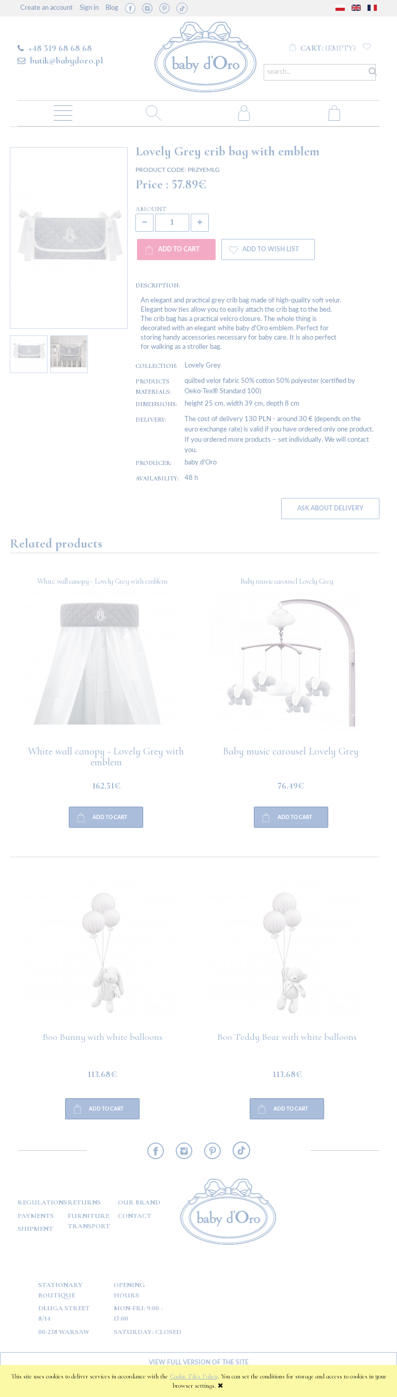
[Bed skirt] (287, 668)
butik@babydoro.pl (66, 60)
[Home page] (205, 55)
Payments (36, 1216)
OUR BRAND (139, 1202)
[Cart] (334, 112)
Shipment (35, 1229)
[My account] (243, 112)
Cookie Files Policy (194, 1376)
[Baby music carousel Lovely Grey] (102, 668)
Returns (84, 1202)
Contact (134, 1216)
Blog (111, 8)
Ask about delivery (330, 508)
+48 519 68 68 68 (60, 48)
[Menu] (63, 112)
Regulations (42, 1202)
